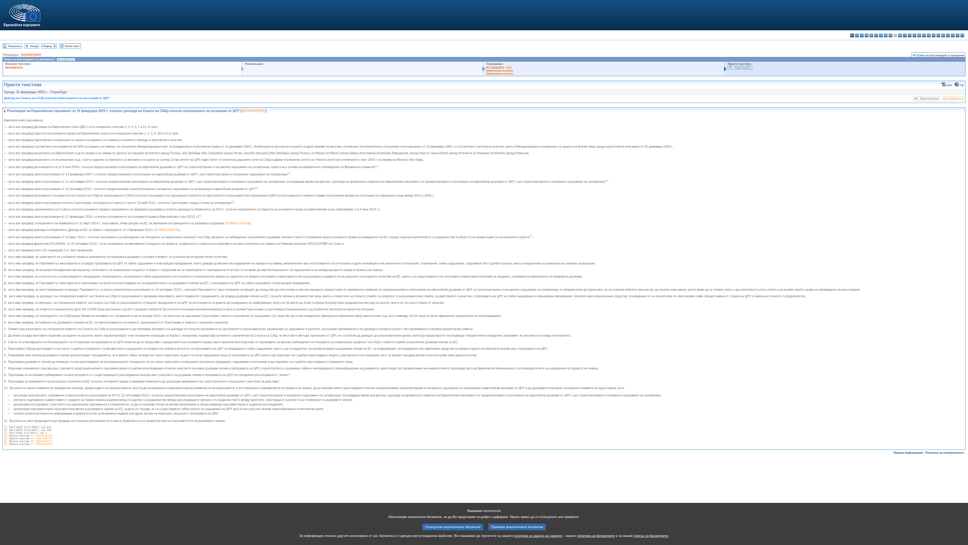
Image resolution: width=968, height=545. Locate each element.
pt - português (938, 35)
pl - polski (933, 35)
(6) (5, 441)
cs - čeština (862, 35)
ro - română (943, 35)
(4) (5, 435)
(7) (5, 444)
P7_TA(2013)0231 (41, 438)
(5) (5, 438)
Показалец (14, 46)
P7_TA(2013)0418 (41, 435)
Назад (34, 46)
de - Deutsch (871, 35)
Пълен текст (72, 46)
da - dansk (866, 35)
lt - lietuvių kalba (914, 35)
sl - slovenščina (953, 35)
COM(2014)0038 (167, 230)
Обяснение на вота (499, 70)
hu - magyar (919, 35)
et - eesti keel (876, 35)
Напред (47, 46)
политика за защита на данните (538, 536)
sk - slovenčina (948, 35)
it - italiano (905, 35)
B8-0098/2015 (14, 67)
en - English (886, 35)
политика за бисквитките (596, 536)
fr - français (890, 35)
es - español (857, 35)
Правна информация (908, 452)
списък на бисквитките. (651, 536)
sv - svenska (962, 35)
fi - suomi (957, 35)
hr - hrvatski (900, 35)
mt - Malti (924, 35)
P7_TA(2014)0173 (41, 441)
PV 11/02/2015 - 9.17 (499, 67)
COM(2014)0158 (238, 223)
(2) (5, 430)
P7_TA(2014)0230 (41, 444)
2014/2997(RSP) (31, 54)
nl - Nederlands (929, 35)
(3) (5, 432)
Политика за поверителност (944, 452)
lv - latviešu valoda (910, 35)
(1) (5, 427)
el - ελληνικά (881, 35)
